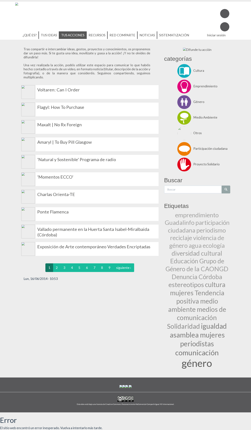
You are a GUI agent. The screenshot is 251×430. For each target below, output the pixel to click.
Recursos (97, 35)
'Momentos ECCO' (55, 176)
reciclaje (181, 237)
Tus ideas (49, 35)
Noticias (147, 35)
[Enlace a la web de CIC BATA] (120, 386)
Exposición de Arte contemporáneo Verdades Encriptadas (93, 246)
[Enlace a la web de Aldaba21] (126, 386)
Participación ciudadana (210, 148)
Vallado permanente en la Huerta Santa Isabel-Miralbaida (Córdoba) (93, 231)
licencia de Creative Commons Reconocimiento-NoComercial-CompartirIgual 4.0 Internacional (135, 404)
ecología (214, 245)
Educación (184, 261)
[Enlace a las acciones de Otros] (28, 92)
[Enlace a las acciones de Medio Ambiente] (28, 109)
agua (195, 245)
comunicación (197, 352)
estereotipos (186, 284)
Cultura (198, 70)
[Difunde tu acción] (197, 49)
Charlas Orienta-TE (56, 194)
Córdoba (210, 276)
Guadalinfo (179, 222)
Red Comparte (122, 35)
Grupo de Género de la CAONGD (196, 265)
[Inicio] (16, 4)
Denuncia (184, 276)
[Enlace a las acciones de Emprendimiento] (184, 86)
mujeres (181, 293)
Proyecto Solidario (206, 164)
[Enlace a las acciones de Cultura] (28, 249)
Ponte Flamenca (53, 211)
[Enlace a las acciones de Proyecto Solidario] (184, 164)
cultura (215, 285)
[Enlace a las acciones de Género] (28, 214)
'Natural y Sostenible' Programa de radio (76, 159)
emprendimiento (197, 215)
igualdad (214, 326)
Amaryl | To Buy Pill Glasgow (64, 142)
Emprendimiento (205, 86)
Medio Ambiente (205, 117)
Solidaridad (183, 326)
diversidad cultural (197, 253)
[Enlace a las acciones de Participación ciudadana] (28, 126)
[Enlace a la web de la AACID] (123, 386)
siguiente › (123, 268)
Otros (197, 133)
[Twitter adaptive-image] (224, 26)
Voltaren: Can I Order (58, 89)
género (197, 363)
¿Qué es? (30, 35)
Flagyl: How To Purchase (60, 107)
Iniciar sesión (216, 35)
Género (198, 102)
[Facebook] (224, 13)
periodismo (211, 230)
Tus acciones (72, 35)
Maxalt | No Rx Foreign (59, 124)
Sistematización (174, 35)
